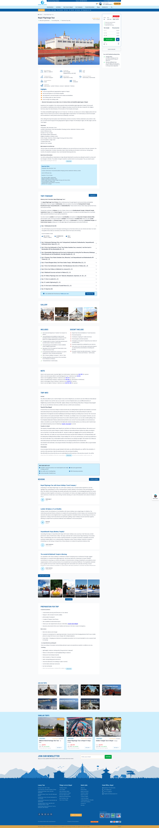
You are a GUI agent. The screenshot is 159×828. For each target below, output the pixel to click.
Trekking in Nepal (63, 787)
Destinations (50, 7)
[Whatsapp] (48, 814)
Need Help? (155, 498)
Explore (59, 747)
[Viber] (51, 814)
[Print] (118, 44)
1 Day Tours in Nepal (63, 800)
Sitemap (82, 805)
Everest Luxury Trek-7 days (44, 787)
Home (40, 14)
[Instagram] (45, 814)
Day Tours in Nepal (68, 7)
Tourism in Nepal (84, 796)
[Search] (111, 7)
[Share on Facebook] (104, 44)
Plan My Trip (117, 3)
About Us (83, 787)
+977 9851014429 (107, 789)
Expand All (93, 195)
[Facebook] (39, 814)
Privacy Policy (84, 789)
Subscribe (108, 756)
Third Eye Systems (75, 821)
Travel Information (89, 7)
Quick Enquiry (111, 49)
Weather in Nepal (84, 793)
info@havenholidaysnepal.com (110, 793)
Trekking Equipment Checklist (87, 800)
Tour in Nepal (62, 789)
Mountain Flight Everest (64, 794)
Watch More (68, 599)
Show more (69, 161)
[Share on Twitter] (106, 44)
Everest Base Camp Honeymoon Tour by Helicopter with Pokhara (47, 807)
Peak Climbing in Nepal (64, 791)
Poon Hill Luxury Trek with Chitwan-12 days (47, 789)
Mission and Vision (85, 791)
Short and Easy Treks (63, 798)
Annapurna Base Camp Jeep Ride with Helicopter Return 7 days (46, 804)
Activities (58, 7)
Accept (119, 826)
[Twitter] (42, 814)
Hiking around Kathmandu (65, 796)
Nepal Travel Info (84, 794)
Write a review (94, 479)
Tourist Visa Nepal (84, 798)
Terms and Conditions (85, 801)
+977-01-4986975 (108, 791)
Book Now (109, 39)
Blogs (98, 7)
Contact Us (105, 7)
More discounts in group (45, 748)
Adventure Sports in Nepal (65, 793)
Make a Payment (76, 815)
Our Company (78, 7)
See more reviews (44, 575)
